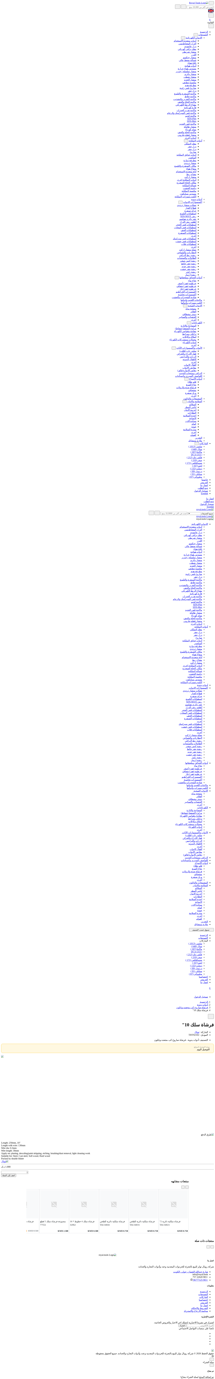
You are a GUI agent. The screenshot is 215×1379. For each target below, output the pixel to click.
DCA (196, 454)
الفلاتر (193, 311)
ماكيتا (196, 452)
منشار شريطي (189, 52)
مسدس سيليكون (188, 194)
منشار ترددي (190, 163)
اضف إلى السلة (8, 1175)
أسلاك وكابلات (189, 337)
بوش (196, 460)
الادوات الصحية (195, 305)
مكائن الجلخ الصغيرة (186, 182)
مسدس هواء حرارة (187, 68)
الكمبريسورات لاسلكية (185, 196)
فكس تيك (194, 457)
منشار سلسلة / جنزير (186, 71)
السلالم (192, 404)
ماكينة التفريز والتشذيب (184, 99)
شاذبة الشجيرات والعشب (184, 297)
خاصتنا (205, 479)
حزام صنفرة (190, 211)
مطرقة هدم (190, 85)
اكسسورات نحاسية (187, 294)
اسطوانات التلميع (188, 213)
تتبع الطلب (203, 488)
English (204, 493)
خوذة (193, 426)
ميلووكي (195, 477)
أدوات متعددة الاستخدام (185, 41)
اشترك (182, 1325)
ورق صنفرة (190, 393)
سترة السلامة (189, 429)
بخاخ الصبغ (191, 384)
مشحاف (192, 390)
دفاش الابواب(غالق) (186, 370)
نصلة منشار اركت (187, 249)
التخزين (198, 438)
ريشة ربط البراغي (187, 255)
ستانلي (196, 474)
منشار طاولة (190, 126)
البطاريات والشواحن (186, 252)
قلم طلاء (192, 382)
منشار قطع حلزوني (187, 135)
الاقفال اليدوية (189, 359)
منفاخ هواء (191, 168)
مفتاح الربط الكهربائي (186, 105)
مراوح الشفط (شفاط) (185, 328)
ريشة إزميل (190, 274)
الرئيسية (204, 32)
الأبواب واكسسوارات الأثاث (189, 348)
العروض (204, 482)
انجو (197, 466)
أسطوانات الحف (188, 230)
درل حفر (192, 91)
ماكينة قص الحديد (187, 124)
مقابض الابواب (189, 367)
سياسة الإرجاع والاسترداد (196, 1311)
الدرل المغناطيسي (187, 43)
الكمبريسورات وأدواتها (191, 303)
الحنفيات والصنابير (187, 317)
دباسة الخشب (189, 188)
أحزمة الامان (190, 410)
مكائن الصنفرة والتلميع (185, 166)
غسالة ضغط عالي (187, 60)
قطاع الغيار (190, 208)
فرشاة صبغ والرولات (186, 387)
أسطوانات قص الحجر (186, 224)
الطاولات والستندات (186, 258)
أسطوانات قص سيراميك (184, 238)
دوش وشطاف (189, 314)
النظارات (192, 413)
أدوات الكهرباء (189, 342)
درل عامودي (190, 46)
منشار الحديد (190, 79)
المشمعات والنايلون (192, 398)
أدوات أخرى (190, 138)
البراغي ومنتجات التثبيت (190, 373)
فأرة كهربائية (190, 107)
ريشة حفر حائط (188, 263)
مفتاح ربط (191, 174)
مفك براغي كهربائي (187, 49)
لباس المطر (190, 407)
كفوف (193, 435)
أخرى (193, 236)
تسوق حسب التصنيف (201, 930)
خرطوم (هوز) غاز (188, 289)
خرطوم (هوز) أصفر (187, 283)
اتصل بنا (204, 485)
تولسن (195, 446)
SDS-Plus (191, 118)
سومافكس (193, 463)
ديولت (196, 468)
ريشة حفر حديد (189, 266)
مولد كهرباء (190, 129)
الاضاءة (192, 418)
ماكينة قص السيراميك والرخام (181, 113)
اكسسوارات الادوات (192, 202)
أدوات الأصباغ (195, 379)
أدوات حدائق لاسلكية (186, 155)
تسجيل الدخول (201, 491)
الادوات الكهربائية (194, 37)
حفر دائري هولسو (187, 219)
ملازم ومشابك (195, 440)
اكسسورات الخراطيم (186, 291)
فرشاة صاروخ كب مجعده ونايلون (192, 1007)
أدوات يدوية (196, 199)
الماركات (203, 443)
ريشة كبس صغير (188, 261)
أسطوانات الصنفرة (187, 233)
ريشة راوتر (191, 272)
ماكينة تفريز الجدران (186, 110)
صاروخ (193, 152)
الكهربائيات (197, 322)
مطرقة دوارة (190, 160)
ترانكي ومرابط (189, 334)
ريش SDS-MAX (188, 216)
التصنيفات (203, 34)
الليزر (193, 54)
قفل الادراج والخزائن (186, 354)
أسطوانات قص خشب (186, 241)
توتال (196, 449)
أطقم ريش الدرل (188, 222)
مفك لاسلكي (190, 143)
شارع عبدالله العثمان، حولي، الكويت (190, 1272)
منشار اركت (190, 177)
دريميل (196, 471)
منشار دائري (190, 74)
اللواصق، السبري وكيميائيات (188, 376)
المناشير (192, 157)
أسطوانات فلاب (188, 244)
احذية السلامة (189, 415)
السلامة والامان (194, 401)
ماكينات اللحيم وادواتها (191, 300)
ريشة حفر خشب (188, 269)
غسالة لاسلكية (189, 185)
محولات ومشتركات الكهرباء (183, 339)
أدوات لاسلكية (195, 140)
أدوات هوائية (190, 66)
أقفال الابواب (190, 365)
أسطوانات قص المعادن (185, 227)
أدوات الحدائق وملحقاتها (190, 277)
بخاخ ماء (192, 280)
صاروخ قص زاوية (188, 88)
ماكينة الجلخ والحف (187, 102)
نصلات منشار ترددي (186, 205)
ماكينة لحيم (190, 116)
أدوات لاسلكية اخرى (186, 180)
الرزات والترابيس (188, 356)
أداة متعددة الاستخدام (186, 171)
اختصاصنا (203, 1300)
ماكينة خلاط (190, 96)
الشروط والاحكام (199, 1308)
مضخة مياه (191, 308)
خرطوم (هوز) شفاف (186, 286)
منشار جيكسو (189, 57)
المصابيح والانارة (188, 325)
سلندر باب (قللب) (187, 351)
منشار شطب (190, 77)
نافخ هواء (192, 63)
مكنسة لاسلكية (189, 191)
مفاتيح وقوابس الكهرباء (185, 331)
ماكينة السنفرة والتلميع (185, 93)
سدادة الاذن (190, 421)
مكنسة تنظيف (189, 82)
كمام (194, 424)
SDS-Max (191, 121)
